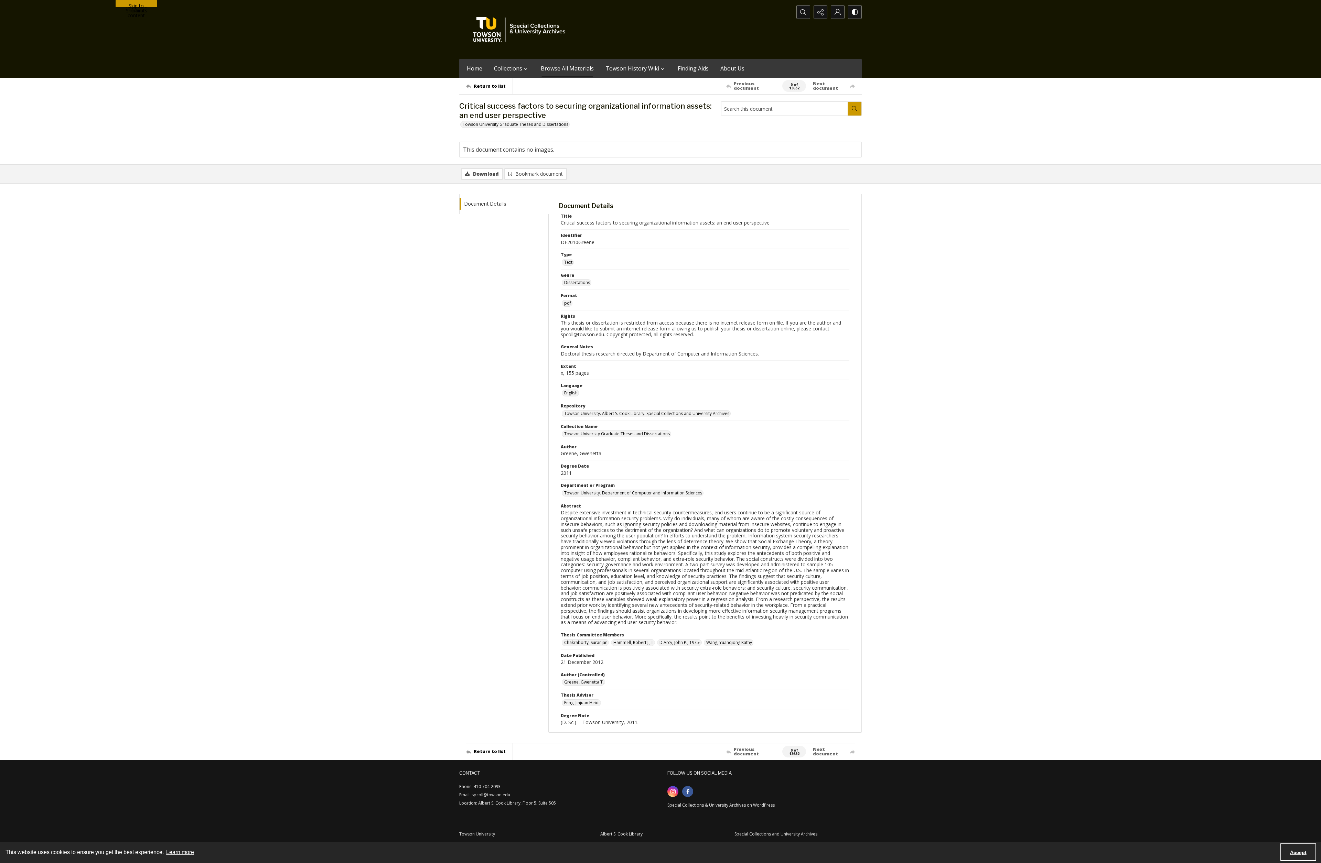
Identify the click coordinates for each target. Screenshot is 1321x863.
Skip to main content (136, 4)
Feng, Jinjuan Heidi (582, 703)
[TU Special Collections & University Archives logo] (521, 29)
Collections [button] (508, 68)
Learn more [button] (180, 852)
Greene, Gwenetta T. (584, 682)
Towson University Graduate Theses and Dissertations (515, 124)
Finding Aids (693, 68)
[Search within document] (854, 109)
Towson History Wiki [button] (632, 68)
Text (568, 262)
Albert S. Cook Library (621, 834)
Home (474, 68)
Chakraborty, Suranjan (586, 642)
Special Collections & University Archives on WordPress (721, 805)
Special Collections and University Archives (775, 834)
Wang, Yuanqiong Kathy (729, 642)
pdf (567, 303)
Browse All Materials (567, 68)
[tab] (504, 204)
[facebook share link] (687, 791)
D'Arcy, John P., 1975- (679, 642)
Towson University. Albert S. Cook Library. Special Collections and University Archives (646, 413)
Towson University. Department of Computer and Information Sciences (633, 493)
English (571, 393)
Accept (1298, 852)
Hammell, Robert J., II (633, 642)
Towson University (477, 834)
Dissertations (577, 282)
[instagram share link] (672, 791)
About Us (732, 68)
